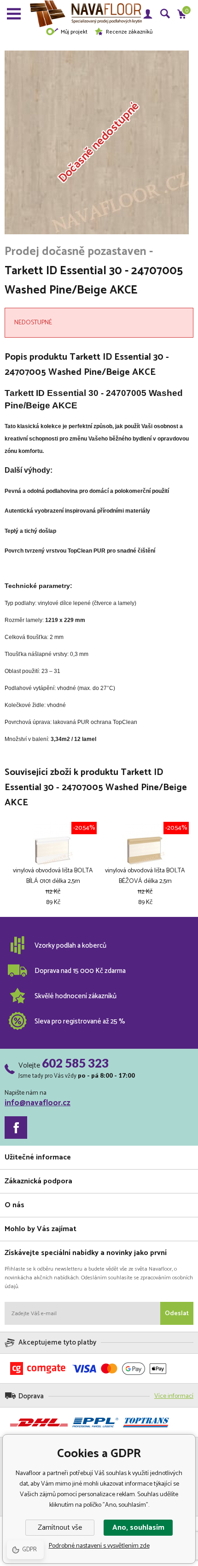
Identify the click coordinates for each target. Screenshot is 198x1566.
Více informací (173, 1396)
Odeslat (177, 1313)
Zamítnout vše (60, 1527)
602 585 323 (75, 1063)
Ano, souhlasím (138, 1527)
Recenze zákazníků (129, 32)
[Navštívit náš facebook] (16, 1127)
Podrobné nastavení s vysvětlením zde (99, 1546)
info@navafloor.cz (37, 1103)
